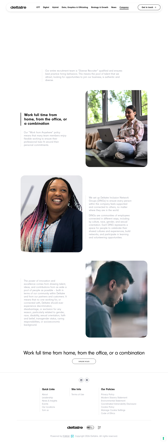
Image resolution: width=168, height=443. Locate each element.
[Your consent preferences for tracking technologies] (163, 438)
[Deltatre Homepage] (18, 7)
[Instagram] (87, 380)
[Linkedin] (81, 380)
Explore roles (84, 361)
